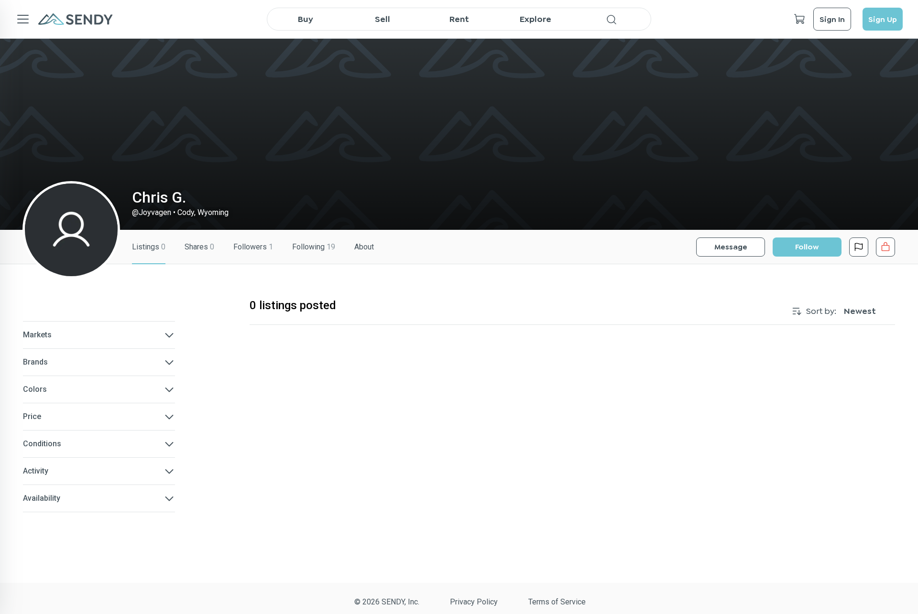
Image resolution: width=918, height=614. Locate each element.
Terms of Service (557, 601)
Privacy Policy (474, 601)
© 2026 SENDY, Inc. (386, 601)
